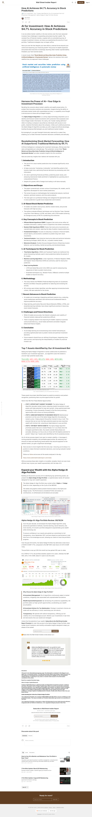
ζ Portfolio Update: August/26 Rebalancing (34, 778)
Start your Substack (42, 810)
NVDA (35, 361)
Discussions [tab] (31, 752)
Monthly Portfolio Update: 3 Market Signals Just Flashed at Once (36, 770)
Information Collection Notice (46, 720)
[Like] (22, 22)
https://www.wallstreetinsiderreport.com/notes (37, 458)
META (59, 359)
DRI (42, 359)
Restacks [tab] (30, 735)
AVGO (25, 361)
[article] (46, 760)
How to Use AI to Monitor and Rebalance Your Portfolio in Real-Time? (39, 757)
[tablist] (27, 735)
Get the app (52, 810)
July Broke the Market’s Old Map (29, 779)
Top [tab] (23, 752)
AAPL (34, 359)
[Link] (20, 27)
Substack (39, 814)
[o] (46, 651)
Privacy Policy (56, 720)
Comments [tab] (24, 735)
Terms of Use (52, 719)
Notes (31, 454)
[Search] (72, 2)
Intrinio (46, 807)
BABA (50, 359)
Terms (54, 807)
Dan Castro (27, 17)
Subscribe (80, 2)
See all (24, 787)
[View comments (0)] (26, 22)
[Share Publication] (75, 2)
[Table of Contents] (1, 408)
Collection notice (60, 807)
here (38, 680)
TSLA (25, 359)
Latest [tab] (26, 752)
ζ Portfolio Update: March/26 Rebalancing (34, 768)
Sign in (88, 2)
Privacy (50, 807)
